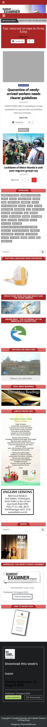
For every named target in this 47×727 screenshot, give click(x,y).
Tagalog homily (7, 234)
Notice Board (36, 216)
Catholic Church (25, 199)
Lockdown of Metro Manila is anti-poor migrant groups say (23, 169)
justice (4, 216)
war (38, 237)
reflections (17, 223)
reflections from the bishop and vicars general (19, 227)
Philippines (12, 220)
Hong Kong (23, 85)
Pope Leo (33, 220)
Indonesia (33, 213)
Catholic (13, 199)
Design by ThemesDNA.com (23, 724)
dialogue (22, 206)
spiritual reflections (20, 230)
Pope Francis (23, 220)
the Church (19, 234)
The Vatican (15, 237)
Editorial (38, 206)
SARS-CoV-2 (6, 230)
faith (28, 209)
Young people (6, 241)
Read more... (23, 130)
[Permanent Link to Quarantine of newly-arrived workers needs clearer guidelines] (23, 66)
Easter (29, 206)
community (26, 202)
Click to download (22, 596)
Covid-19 (35, 202)
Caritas (4, 199)
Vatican (31, 237)
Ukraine (24, 237)
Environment (19, 209)
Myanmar (26, 216)
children (36, 199)
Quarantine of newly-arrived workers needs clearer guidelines (23, 94)
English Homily (7, 209)
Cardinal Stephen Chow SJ (30, 195)
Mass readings (15, 216)
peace (4, 220)
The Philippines (31, 234)
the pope (5, 237)
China (4, 202)
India (26, 213)
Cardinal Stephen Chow (10, 195)
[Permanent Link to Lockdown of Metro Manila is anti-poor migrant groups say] (23, 148)
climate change (13, 202)
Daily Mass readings (9, 206)
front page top (38, 209)
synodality (35, 230)
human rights (17, 213)
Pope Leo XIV (6, 223)
